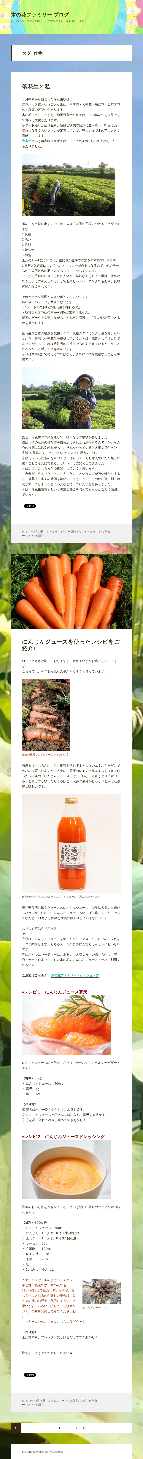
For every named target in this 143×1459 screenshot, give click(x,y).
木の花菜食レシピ (75, 1400)
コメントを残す (34, 535)
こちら (61, 1321)
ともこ (55, 1400)
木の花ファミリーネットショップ (75, 975)
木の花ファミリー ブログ (40, 14)
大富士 (26, 141)
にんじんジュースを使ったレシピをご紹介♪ (71, 645)
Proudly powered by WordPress (42, 1451)
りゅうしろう (57, 531)
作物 (107, 531)
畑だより (76, 531)
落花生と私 (36, 86)
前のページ (16, 1428)
